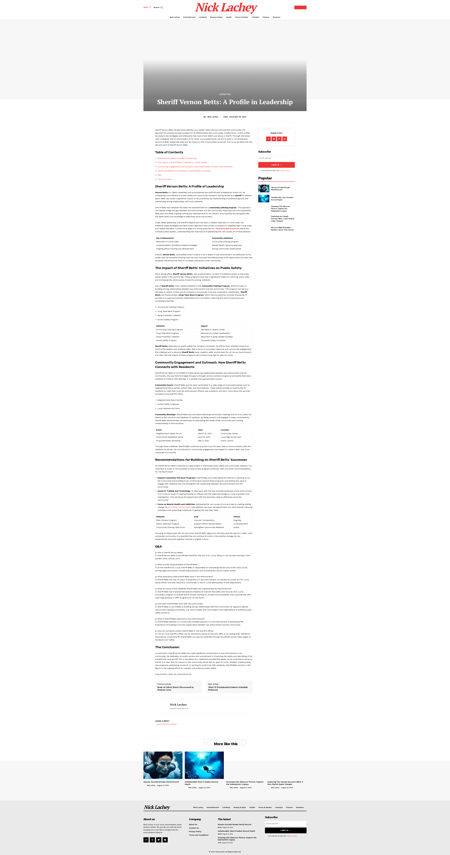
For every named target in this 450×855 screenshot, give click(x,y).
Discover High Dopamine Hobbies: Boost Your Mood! (282, 228)
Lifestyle (225, 94)
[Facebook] (268, 139)
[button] (158, 7)
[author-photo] (144, 785)
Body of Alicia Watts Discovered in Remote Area (176, 688)
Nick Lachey (212, 117)
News (220, 827)
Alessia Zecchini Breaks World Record (280, 188)
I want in (275, 165)
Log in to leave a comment (166, 724)
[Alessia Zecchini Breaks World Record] (263, 188)
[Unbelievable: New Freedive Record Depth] (263, 198)
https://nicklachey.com (179, 708)
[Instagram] (152, 839)
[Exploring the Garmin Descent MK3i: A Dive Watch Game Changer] (263, 218)
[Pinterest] (279, 139)
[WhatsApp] (284, 139)
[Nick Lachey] (160, 706)
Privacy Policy (285, 170)
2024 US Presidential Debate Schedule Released (228, 688)
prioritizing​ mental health (179, 507)
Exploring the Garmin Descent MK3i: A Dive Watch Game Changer (282, 218)
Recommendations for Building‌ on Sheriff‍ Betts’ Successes (184, 171)
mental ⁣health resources (227, 228)
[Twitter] (274, 139)
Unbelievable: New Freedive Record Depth (236, 831)
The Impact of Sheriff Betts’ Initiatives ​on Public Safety (182, 162)
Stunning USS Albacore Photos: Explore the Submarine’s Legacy (280, 208)
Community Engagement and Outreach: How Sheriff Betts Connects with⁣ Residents (195, 167)
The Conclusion (165, 179)
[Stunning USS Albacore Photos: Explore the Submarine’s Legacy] (263, 208)
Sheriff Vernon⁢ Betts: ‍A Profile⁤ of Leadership (177, 158)
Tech (219, 843)
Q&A (159, 175)
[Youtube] (165, 839)
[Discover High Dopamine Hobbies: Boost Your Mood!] (263, 228)
